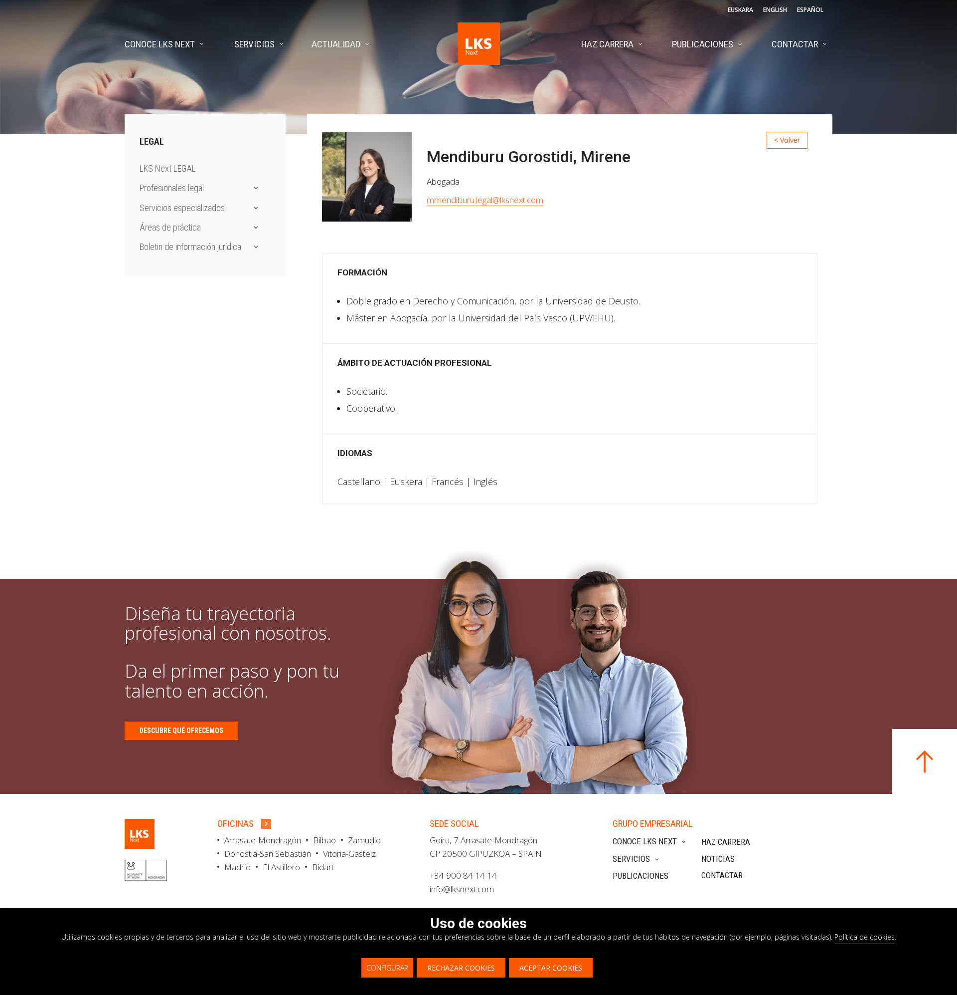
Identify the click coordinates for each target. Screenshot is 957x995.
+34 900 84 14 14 (463, 875)
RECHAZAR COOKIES (461, 968)
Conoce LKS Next (645, 841)
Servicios (631, 859)
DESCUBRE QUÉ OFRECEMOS (181, 731)
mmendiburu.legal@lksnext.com (485, 200)
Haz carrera (725, 842)
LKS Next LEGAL (168, 168)
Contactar (722, 875)
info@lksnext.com (462, 889)
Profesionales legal (172, 188)
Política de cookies (864, 937)
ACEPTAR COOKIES (550, 968)
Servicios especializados (182, 208)
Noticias (718, 859)
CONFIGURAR (387, 968)
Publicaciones (640, 876)
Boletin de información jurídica (190, 247)
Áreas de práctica (170, 227)
